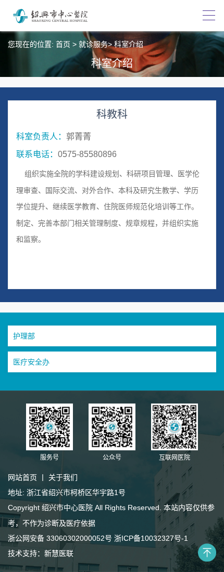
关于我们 (63, 477)
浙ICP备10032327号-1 (151, 538)
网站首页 (22, 477)
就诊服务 (93, 44)
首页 (63, 44)
